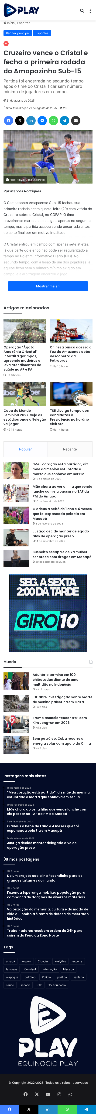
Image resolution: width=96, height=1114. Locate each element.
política (62, 977)
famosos (11, 969)
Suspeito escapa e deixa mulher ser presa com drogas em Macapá (62, 554)
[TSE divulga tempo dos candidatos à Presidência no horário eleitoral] (71, 394)
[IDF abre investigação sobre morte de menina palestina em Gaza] (16, 703)
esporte (77, 961)
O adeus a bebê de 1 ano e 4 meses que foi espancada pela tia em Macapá (62, 514)
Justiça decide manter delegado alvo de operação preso (61, 533)
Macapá (68, 969)
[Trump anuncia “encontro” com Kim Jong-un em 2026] (16, 724)
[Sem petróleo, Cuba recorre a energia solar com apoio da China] (16, 745)
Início (10, 23)
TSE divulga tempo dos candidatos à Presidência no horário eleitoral (69, 417)
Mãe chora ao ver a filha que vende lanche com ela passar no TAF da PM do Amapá (62, 491)
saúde (10, 985)
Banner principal (17, 33)
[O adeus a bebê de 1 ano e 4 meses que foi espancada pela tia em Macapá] (16, 515)
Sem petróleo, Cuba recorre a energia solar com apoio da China (62, 741)
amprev (26, 961)
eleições (60, 961)
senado (25, 985)
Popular (25, 449)
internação (50, 969)
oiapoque (12, 977)
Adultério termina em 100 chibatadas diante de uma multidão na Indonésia (56, 679)
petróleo (30, 977)
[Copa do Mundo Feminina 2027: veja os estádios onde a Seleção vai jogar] (24, 394)
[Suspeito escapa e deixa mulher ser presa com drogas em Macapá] (16, 558)
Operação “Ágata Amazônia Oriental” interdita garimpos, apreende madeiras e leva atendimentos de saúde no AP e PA (22, 358)
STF (39, 985)
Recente (70, 449)
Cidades (43, 961)
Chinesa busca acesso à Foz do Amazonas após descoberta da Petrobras (71, 354)
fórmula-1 (30, 969)
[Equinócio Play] (21, 10)
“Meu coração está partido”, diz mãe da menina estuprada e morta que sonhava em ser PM (60, 469)
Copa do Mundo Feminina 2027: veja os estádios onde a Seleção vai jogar (24, 417)
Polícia (46, 977)
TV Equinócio (57, 985)
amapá (10, 961)
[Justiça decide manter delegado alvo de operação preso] (16, 537)
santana (78, 977)
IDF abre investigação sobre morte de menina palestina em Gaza (63, 699)
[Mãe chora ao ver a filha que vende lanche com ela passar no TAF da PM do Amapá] (16, 493)
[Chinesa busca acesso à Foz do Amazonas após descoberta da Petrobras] (71, 331)
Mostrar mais (47, 286)
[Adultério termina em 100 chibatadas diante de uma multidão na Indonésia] (16, 681)
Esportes (23, 23)
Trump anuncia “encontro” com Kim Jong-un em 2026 (60, 720)
